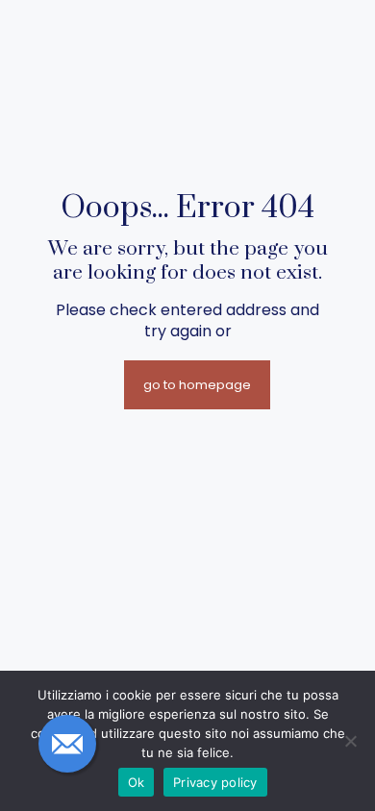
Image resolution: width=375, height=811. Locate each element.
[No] (351, 740)
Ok (136, 782)
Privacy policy (215, 782)
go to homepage (197, 385)
